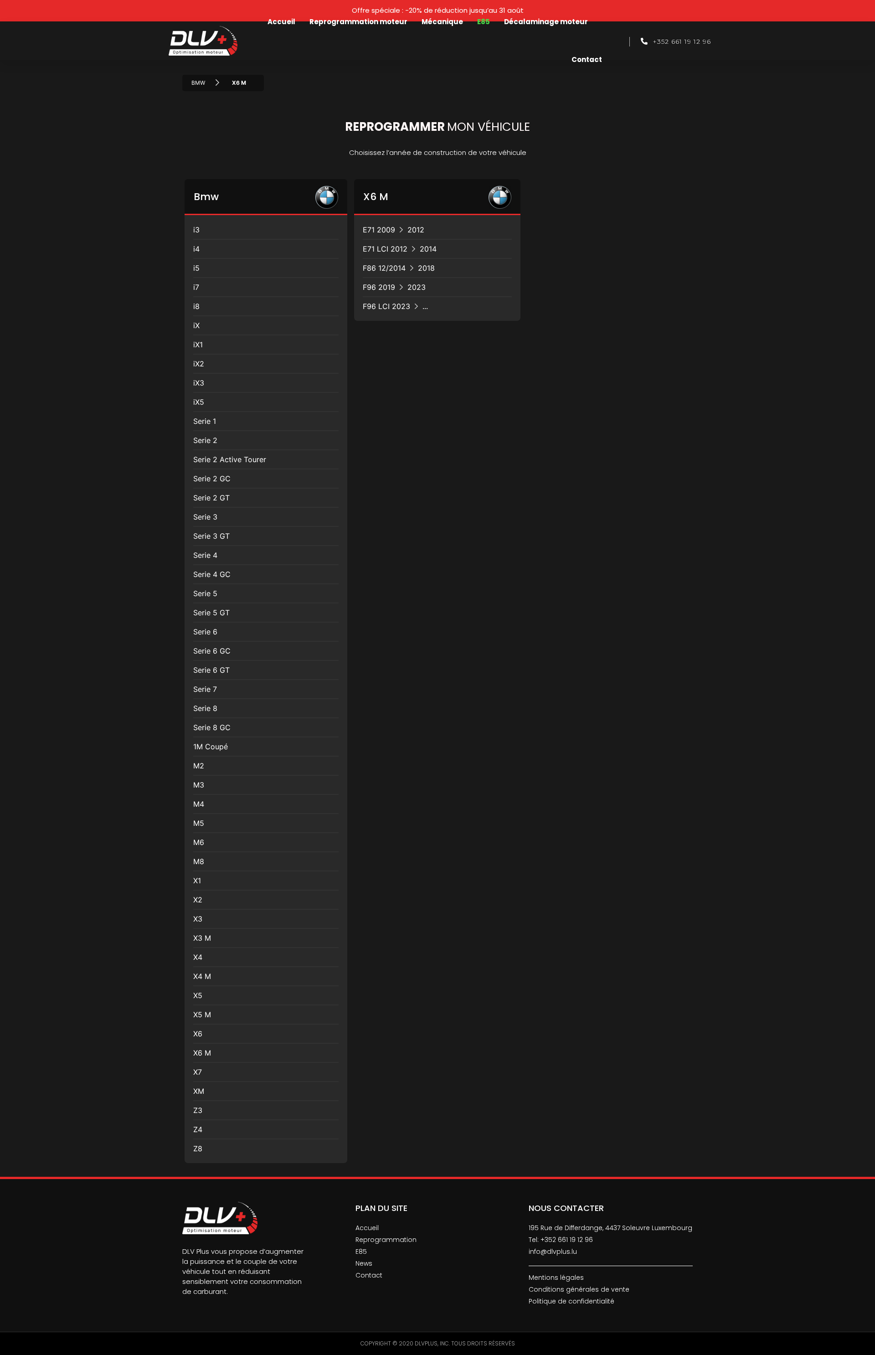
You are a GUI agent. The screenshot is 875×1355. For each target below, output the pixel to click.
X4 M (202, 976)
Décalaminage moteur (546, 21)
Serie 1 (204, 421)
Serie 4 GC (212, 574)
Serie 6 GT (211, 670)
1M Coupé (210, 746)
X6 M (239, 82)
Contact (586, 59)
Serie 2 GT (211, 497)
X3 (197, 918)
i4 (196, 248)
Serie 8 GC (212, 727)
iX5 (198, 402)
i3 (196, 229)
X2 (197, 899)
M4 (198, 804)
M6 (198, 842)
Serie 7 (205, 689)
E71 (393, 229)
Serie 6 (205, 631)
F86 (399, 268)
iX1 (198, 344)
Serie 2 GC (212, 478)
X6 (197, 1033)
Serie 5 (205, 593)
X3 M (202, 938)
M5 (198, 823)
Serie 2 (205, 440)
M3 (198, 784)
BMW (198, 82)
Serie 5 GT (211, 612)
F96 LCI (395, 306)
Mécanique (442, 21)
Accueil (281, 21)
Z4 (197, 1129)
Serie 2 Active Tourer (229, 459)
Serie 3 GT (211, 536)
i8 (196, 306)
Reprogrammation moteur (358, 21)
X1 (197, 880)
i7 (196, 287)
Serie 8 (205, 708)
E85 (483, 21)
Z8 (197, 1148)
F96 (394, 287)
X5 (197, 995)
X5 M (202, 1014)
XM (198, 1091)
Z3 (197, 1110)
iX (196, 325)
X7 (197, 1072)
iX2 (198, 363)
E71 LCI (400, 248)
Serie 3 (205, 516)
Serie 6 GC (212, 650)
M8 (198, 861)
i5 (196, 268)
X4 (197, 957)
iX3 (198, 382)
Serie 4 (205, 555)
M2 (198, 765)
